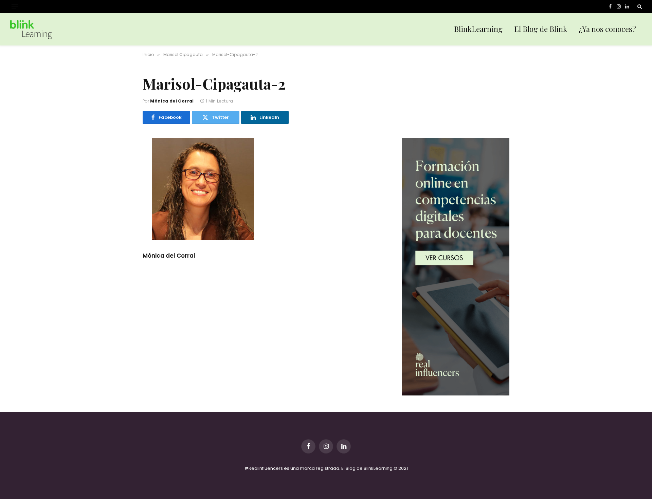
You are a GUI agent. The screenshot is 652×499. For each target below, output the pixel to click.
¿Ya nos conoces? (607, 29)
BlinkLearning (478, 29)
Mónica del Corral (172, 101)
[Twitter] (118, 174)
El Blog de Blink (540, 29)
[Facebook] (118, 159)
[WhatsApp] (118, 202)
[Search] (639, 6)
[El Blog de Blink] (31, 29)
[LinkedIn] (118, 188)
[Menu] (15, 6)
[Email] (118, 216)
